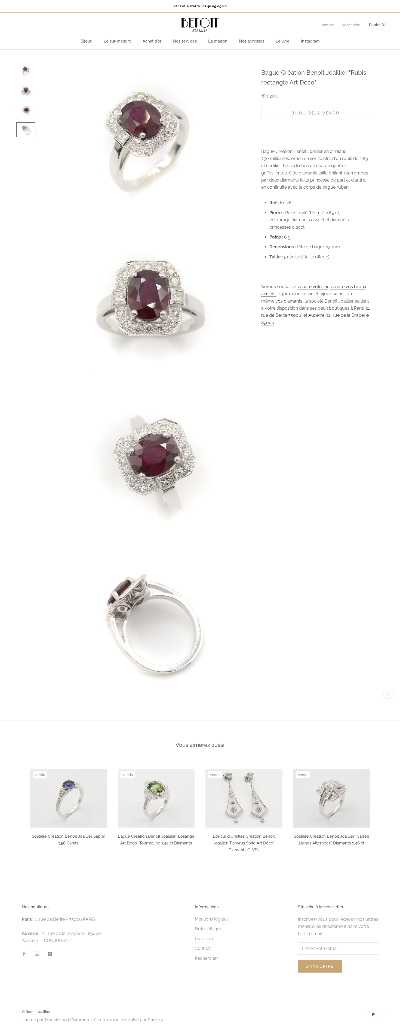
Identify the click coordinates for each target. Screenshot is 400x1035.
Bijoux (86, 41)
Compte (327, 25)
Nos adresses (251, 41)
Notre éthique (208, 928)
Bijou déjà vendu (315, 113)
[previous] (17, 808)
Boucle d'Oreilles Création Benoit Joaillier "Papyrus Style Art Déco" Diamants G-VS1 (244, 843)
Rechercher (206, 958)
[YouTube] (50, 953)
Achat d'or (152, 41)
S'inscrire (320, 966)
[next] (383, 808)
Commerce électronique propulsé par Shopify (116, 1019)
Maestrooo (56, 1019)
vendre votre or (312, 286)
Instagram (310, 41)
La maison (217, 41)
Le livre (283, 41)
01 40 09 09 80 (214, 6)
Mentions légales (212, 919)
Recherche (351, 25)
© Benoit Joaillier (36, 1012)
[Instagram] (37, 953)
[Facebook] (24, 953)
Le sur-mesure (117, 41)
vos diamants (288, 300)
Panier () (377, 24)
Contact (203, 948)
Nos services (185, 41)
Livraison (204, 938)
